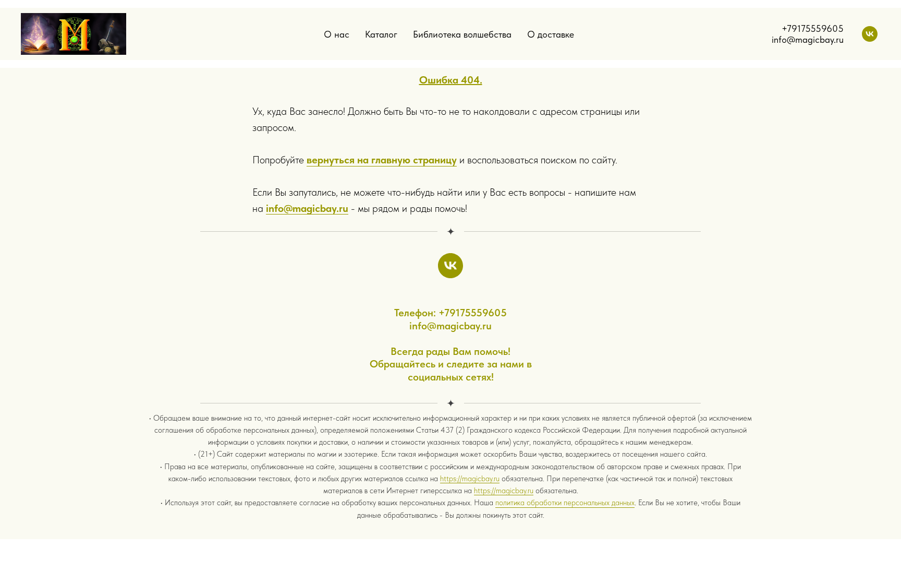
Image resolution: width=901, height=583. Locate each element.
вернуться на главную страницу (382, 159)
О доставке (550, 34)
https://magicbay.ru (470, 478)
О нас (336, 34)
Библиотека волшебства (462, 34)
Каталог (381, 34)
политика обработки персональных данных (565, 502)
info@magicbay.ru (307, 208)
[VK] (870, 34)
